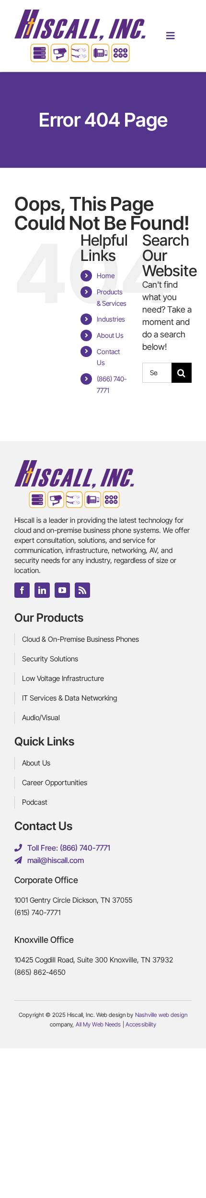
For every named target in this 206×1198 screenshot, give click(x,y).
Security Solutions (50, 658)
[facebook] (22, 590)
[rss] (82, 590)
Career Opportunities (54, 782)
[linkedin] (42, 590)
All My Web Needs (98, 1024)
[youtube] (62, 590)
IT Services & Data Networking (69, 697)
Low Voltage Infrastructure (63, 678)
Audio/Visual (41, 717)
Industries (111, 319)
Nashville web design (161, 1014)
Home (105, 275)
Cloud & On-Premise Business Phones (80, 639)
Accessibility (141, 1024)
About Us (110, 335)
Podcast (34, 802)
